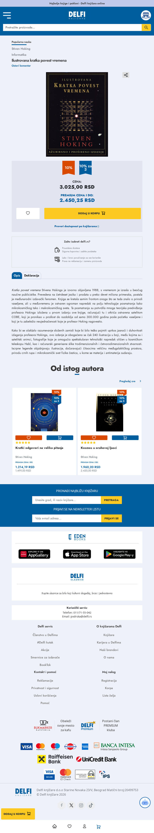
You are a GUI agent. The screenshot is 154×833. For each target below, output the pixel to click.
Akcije (45, 650)
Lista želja (109, 695)
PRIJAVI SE (111, 518)
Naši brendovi (109, 650)
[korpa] (60, 437)
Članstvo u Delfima (45, 635)
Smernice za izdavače (45, 657)
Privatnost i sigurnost (45, 688)
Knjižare (108, 635)
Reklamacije (45, 680)
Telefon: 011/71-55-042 (77, 612)
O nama (109, 657)
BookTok (45, 665)
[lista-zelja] (28, 437)
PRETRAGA (111, 500)
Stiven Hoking (21, 49)
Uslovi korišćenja (45, 695)
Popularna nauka (21, 42)
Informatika (19, 55)
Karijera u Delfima (109, 642)
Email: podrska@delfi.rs (77, 616)
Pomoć (45, 703)
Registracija (109, 680)
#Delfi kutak (45, 642)
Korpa (109, 688)
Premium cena (73, 195)
